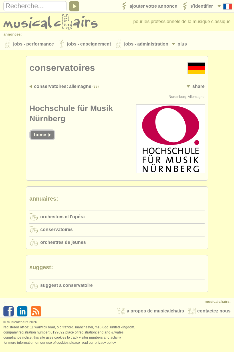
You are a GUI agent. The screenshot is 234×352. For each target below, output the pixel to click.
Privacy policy (105, 343)
